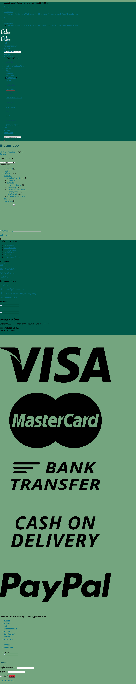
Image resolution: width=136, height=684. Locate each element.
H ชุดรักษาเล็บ (12, 194)
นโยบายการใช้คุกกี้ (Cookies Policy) (13, 289)
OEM (5, 127)
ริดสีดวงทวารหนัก (10, 46)
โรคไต (6, 43)
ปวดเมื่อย (7, 171)
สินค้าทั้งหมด (8, 56)
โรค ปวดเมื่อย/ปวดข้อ (12, 257)
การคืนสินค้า (4, 277)
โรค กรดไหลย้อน (10, 250)
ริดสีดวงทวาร (8, 173)
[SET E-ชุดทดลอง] (20, 231)
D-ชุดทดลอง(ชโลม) (14, 185)
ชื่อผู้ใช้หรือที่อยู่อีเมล (8, 667)
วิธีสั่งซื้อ (3, 265)
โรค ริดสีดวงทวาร (10, 252)
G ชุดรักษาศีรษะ (13, 192)
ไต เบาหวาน (8, 201)
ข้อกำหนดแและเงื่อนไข (8, 297)
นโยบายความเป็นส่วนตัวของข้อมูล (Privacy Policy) (18, 293)
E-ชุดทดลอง (11, 187)
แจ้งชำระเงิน (8, 132)
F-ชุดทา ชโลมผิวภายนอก (16, 189)
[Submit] (4, 140)
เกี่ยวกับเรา (4, 285)
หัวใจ (5, 198)
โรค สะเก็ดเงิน (9, 245)
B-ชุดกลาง (11, 180)
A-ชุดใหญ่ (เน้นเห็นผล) (15, 178)
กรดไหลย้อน (8, 48)
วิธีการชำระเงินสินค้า (7, 269)
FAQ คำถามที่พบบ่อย (7, 273)
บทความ (7, 130)
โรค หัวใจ (7, 254)
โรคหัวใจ (7, 54)
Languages (8, 11)
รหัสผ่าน (3, 672)
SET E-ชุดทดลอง (6, 235)
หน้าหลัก (7, 38)
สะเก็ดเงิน (7, 40)
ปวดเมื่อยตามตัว (10, 51)
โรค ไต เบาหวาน (10, 247)
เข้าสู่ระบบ (12, 676)
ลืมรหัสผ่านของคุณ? (7, 680)
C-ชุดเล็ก (10, 182)
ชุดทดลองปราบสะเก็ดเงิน (16, 196)
